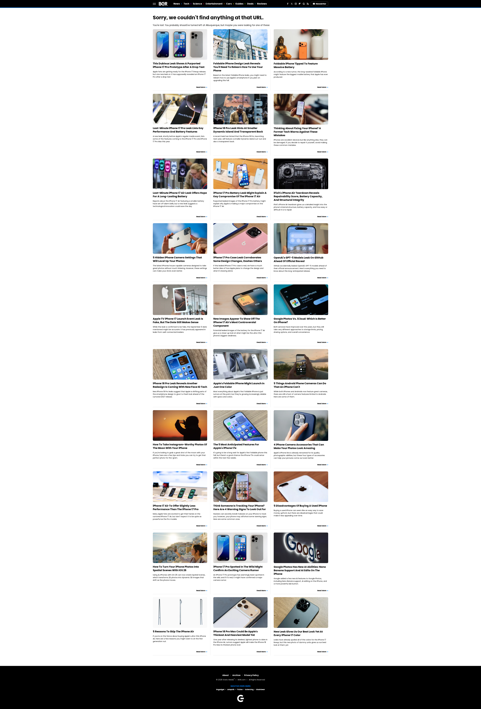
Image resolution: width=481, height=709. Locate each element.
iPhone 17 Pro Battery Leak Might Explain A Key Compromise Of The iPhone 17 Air (240, 194)
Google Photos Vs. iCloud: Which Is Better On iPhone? (300, 320)
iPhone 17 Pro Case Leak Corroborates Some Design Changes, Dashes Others (237, 259)
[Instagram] (296, 4)
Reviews (262, 3)
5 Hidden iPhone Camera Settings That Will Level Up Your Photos (177, 259)
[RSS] (308, 4)
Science (197, 3)
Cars (229, 3)
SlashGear (260, 689)
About (225, 675)
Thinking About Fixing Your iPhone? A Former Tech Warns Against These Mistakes (297, 132)
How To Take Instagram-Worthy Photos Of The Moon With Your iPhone (180, 446)
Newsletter (321, 4)
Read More (200, 87)
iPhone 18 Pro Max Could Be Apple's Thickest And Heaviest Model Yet (235, 633)
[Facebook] (288, 4)
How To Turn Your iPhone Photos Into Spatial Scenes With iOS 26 (176, 568)
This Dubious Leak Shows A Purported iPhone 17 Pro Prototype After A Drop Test (178, 65)
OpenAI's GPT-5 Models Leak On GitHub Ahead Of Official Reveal (298, 259)
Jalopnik (230, 689)
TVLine (240, 689)
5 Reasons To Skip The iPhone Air (173, 631)
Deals (250, 3)
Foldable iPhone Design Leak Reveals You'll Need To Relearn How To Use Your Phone (238, 67)
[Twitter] (292, 4)
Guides (239, 3)
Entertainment (214, 3)
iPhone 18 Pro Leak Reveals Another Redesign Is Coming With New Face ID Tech (180, 385)
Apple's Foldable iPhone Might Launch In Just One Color (238, 385)
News (176, 3)
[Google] (304, 4)
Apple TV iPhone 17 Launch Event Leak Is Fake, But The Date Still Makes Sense (178, 320)
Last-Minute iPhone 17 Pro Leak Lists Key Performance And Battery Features (178, 129)
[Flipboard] (300, 4)
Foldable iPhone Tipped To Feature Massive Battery (296, 65)
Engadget (220, 689)
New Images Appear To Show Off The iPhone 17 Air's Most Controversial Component (236, 322)
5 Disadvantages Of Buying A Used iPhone (300, 505)
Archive (236, 675)
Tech (186, 3)
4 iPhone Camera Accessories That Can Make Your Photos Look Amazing (299, 446)
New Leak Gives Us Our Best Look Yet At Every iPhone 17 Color (298, 633)
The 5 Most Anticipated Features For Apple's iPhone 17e (236, 446)
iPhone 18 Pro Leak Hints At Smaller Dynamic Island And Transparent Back (238, 129)
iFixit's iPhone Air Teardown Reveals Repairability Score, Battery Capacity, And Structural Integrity (298, 196)
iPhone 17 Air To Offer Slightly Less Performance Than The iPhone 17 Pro (176, 507)
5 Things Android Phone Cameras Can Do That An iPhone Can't (300, 385)
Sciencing (249, 689)
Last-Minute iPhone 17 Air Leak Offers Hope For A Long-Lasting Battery (180, 194)
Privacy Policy (251, 675)
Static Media (228, 679)
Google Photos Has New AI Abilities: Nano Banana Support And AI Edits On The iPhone (300, 570)
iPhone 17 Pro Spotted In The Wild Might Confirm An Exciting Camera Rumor (238, 568)
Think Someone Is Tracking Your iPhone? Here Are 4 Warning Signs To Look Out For (239, 507)
